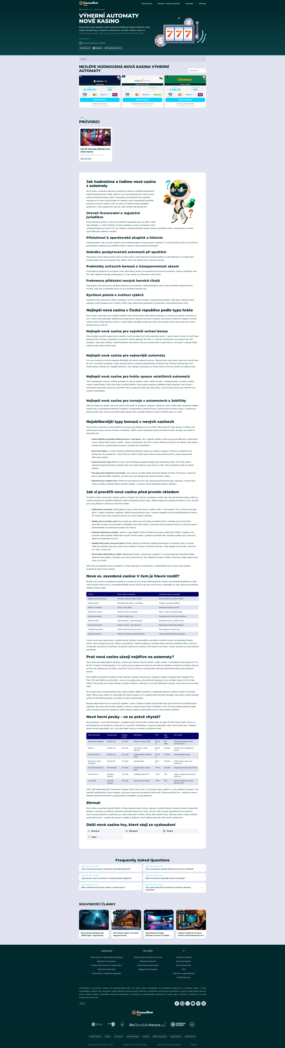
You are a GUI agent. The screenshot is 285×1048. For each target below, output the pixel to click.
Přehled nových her (148, 961)
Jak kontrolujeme (183, 961)
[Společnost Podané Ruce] (122, 1024)
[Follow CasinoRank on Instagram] (182, 1003)
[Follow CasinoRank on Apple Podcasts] (203, 1003)
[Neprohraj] (111, 1024)
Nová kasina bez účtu (107, 969)
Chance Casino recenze (185, 103)
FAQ (183, 969)
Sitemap (194, 1045)
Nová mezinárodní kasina (148, 965)
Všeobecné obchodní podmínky (168, 1045)
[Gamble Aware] (147, 1024)
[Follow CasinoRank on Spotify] (198, 1003)
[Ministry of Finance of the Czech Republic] (97, 1024)
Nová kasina (147, 3)
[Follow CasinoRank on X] (187, 1003)
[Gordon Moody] (178, 1024)
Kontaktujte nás (183, 977)
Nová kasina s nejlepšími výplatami (106, 973)
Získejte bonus (99, 100)
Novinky (202, 3)
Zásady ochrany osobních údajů (135, 1045)
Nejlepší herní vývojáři (148, 969)
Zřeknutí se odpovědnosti (184, 973)
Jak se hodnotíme (183, 965)
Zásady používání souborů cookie (100, 1045)
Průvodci (189, 3)
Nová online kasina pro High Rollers (107, 965)
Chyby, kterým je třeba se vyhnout (148, 957)
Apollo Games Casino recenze (142, 103)
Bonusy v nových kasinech (169, 3)
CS (81, 1003)
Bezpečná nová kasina (106, 961)
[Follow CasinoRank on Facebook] (177, 1003)
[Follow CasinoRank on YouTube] (193, 1003)
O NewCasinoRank (184, 957)
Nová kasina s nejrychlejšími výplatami (107, 957)
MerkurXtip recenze (99, 103)
